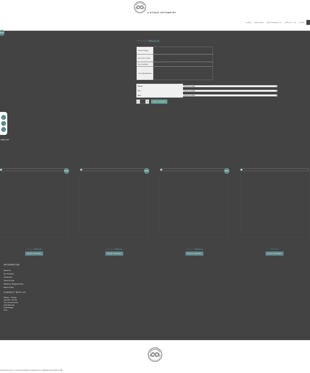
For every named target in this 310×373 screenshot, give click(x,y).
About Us (7, 270)
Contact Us (290, 22)
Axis (139, 95)
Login (302, 22)
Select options (34, 253)
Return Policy (9, 287)
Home (249, 22)
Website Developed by (51, 370)
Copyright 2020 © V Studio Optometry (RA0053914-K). (21, 370)
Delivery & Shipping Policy (13, 284)
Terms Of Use (9, 280)
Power (140, 86)
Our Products (274, 22)
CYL (139, 91)
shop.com (5, 140)
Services (259, 22)
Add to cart (159, 102)
